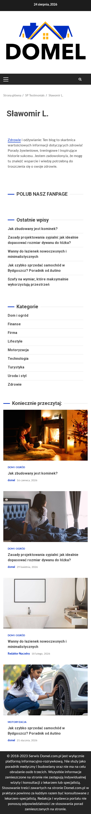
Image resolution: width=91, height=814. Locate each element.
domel (12, 480)
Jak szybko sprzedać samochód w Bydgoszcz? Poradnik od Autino (45, 690)
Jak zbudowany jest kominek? (33, 229)
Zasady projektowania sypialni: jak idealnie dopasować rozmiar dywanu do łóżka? (45, 516)
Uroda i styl (17, 376)
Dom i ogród (18, 315)
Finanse (14, 324)
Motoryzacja (18, 350)
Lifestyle (15, 341)
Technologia (18, 358)
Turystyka (16, 367)
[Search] (80, 79)
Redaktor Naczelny (19, 653)
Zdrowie (14, 140)
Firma (12, 333)
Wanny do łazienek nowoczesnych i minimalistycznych (45, 603)
